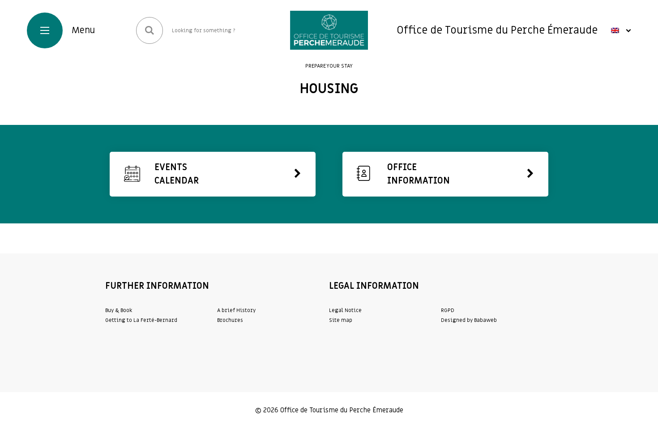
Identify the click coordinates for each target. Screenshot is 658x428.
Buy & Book (118, 310)
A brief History (236, 310)
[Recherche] (149, 30)
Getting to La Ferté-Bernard (141, 320)
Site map (340, 320)
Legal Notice (345, 310)
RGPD (447, 310)
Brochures (230, 320)
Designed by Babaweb (469, 320)
